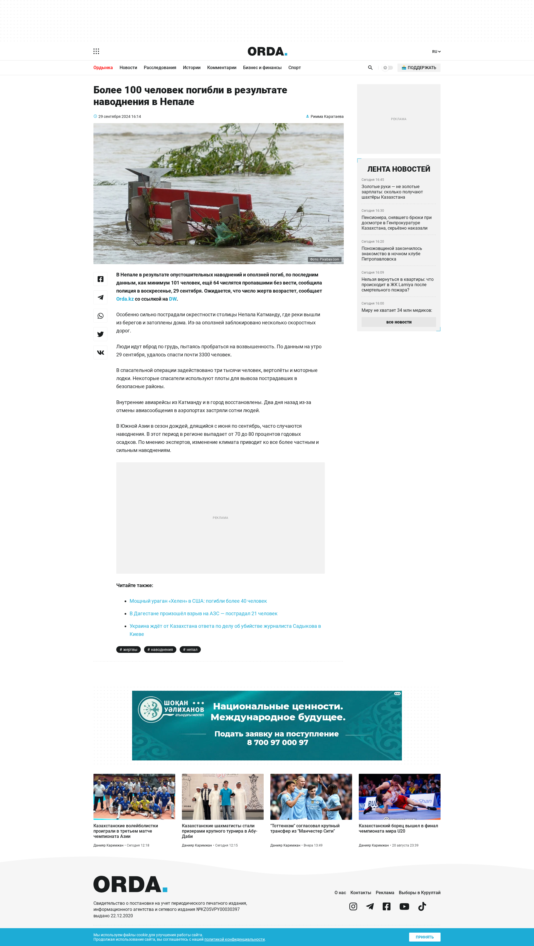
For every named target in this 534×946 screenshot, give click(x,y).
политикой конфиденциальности (234, 939)
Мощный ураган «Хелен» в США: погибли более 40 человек (198, 601)
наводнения (162, 649)
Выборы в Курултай (420, 892)
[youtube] (404, 908)
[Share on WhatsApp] (100, 316)
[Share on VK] (100, 352)
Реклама (385, 892)
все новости (399, 322)
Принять (425, 937)
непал (192, 649)
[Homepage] (267, 51)
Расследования (160, 67)
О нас (340, 892)
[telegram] (370, 908)
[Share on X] (100, 334)
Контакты (360, 892)
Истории (192, 67)
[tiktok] (422, 908)
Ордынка (103, 67)
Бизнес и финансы (262, 67)
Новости (128, 67)
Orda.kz (125, 299)
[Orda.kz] (130, 897)
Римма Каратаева (327, 116)
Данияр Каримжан (108, 845)
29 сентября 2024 (114, 116)
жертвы (130, 649)
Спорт (294, 67)
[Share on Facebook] (100, 279)
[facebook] (386, 908)
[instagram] (353, 908)
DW (173, 299)
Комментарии (221, 67)
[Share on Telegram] (100, 297)
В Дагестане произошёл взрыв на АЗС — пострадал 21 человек (204, 613)
